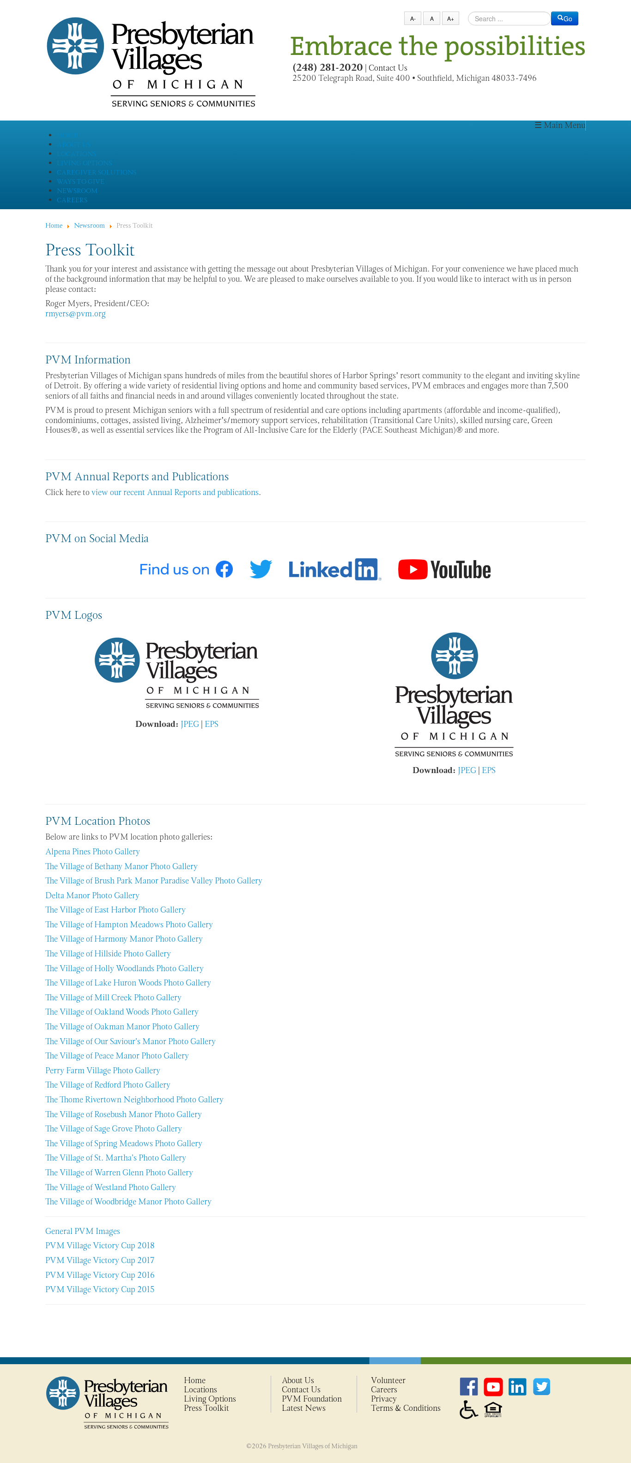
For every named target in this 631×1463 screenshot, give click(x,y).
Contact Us (388, 67)
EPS (211, 724)
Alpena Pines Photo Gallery (92, 851)
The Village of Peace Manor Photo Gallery (117, 1055)
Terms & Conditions (406, 1408)
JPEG (190, 724)
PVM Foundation (312, 1398)
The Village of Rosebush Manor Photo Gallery (123, 1114)
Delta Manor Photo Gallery (92, 895)
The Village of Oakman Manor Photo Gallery (122, 1026)
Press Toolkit (206, 1408)
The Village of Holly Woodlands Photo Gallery (124, 968)
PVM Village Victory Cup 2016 (100, 1275)
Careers (384, 1389)
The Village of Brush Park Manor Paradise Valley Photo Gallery (153, 880)
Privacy (384, 1398)
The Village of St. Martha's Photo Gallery (115, 1157)
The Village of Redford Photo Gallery (107, 1084)
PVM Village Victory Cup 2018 (100, 1245)
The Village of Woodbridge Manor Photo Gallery (128, 1201)
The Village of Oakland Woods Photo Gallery (122, 1011)
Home (195, 1380)
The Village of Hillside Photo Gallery (108, 953)
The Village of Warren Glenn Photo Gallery (119, 1172)
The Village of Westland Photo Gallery (110, 1187)
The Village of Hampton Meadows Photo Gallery (129, 924)
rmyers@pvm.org (75, 313)
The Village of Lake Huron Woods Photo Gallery (128, 982)
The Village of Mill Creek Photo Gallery (113, 997)
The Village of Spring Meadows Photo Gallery (123, 1143)
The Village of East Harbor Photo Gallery (115, 909)
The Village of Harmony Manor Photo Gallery (124, 938)
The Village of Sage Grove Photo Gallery (113, 1128)
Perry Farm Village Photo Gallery (102, 1070)
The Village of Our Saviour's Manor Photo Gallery (130, 1041)
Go (568, 18)
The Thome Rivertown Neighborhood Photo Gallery (134, 1099)
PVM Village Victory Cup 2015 (100, 1289)
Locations (200, 1389)
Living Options (210, 1398)
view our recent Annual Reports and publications (175, 492)
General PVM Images (82, 1231)
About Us (298, 1380)
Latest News (304, 1408)
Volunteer (388, 1380)
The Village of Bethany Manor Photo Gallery (121, 866)
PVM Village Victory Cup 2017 (99, 1260)
